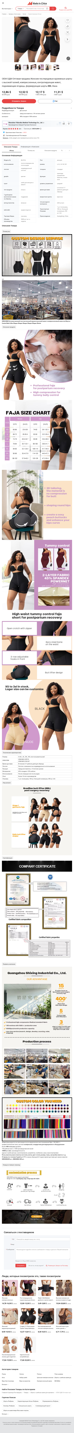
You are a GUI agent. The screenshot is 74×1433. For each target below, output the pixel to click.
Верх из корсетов (24, 1381)
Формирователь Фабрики (50, 1401)
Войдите (5, 138)
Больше (4, 1414)
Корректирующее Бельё (34, 14)
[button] (65, 150)
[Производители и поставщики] (37, 3)
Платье (39, 1374)
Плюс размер (59, 1374)
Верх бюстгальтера (8, 1381)
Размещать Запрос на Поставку (57, 1265)
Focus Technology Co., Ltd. (35, 1420)
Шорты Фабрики (8, 1401)
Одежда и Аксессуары (15, 14)
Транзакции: (32, 129)
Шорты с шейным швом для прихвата (63, 1377)
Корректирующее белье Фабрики (28, 1401)
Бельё (24, 14)
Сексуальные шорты (25, 1406)
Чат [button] (56, 101)
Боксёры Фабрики (9, 1406)
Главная (4, 14)
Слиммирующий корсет (43, 1406)
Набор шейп (23, 1377)
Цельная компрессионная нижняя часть (46, 1377)
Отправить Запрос (19, 101)
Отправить (21, 1265)
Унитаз (21, 1374)
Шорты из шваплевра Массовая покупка (16, 1410)
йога (3, 1377)
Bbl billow (57, 1381)
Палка (4, 1374)
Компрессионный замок (44, 1381)
